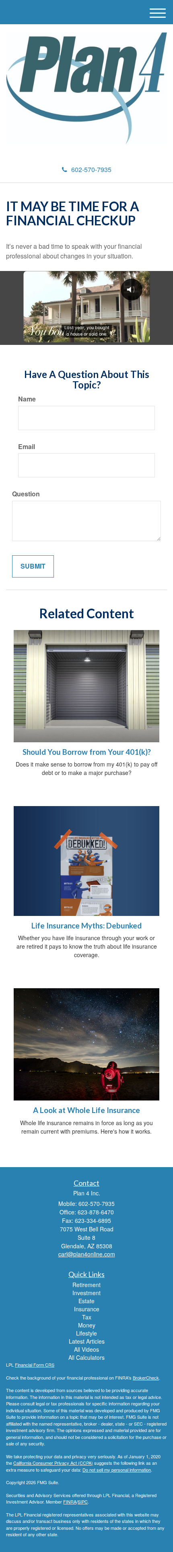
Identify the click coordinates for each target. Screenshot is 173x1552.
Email (26, 446)
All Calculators (86, 1357)
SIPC (83, 1501)
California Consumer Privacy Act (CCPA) (53, 1463)
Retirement (86, 1285)
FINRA (69, 1501)
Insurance (86, 1309)
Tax (86, 1317)
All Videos (86, 1349)
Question (26, 493)
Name (27, 399)
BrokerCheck (146, 1377)
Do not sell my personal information (116, 1469)
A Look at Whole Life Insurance (86, 1110)
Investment (86, 1293)
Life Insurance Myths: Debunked (86, 925)
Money (86, 1325)
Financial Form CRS (34, 1364)
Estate (86, 1301)
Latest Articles (87, 1341)
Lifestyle (86, 1333)
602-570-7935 (91, 169)
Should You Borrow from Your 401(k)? (87, 752)
